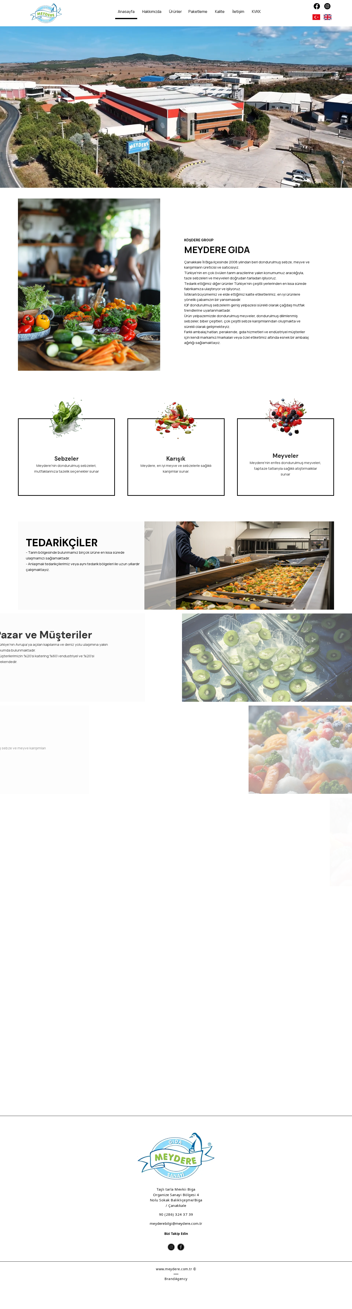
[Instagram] (327, 6)
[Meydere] (46, 13)
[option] (176, 107)
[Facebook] (317, 6)
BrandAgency (176, 1278)
